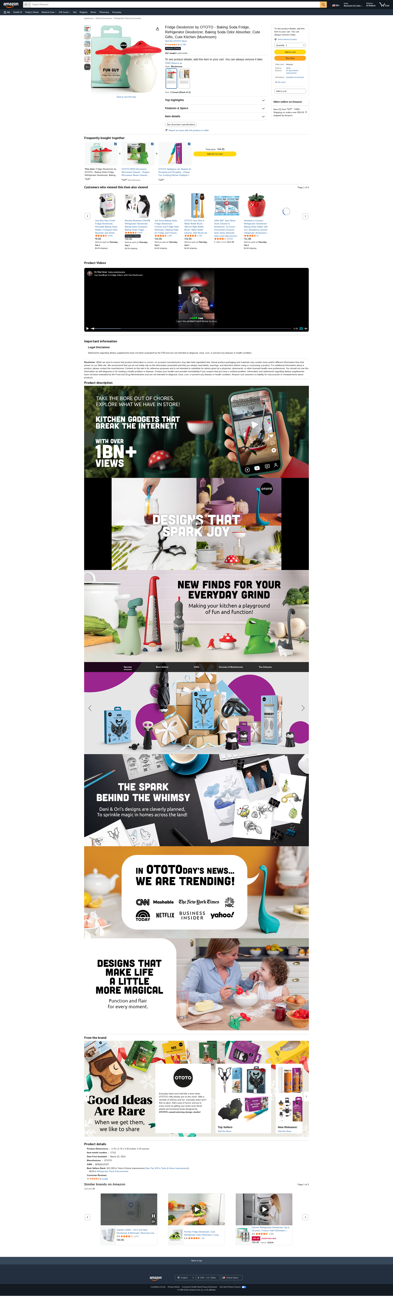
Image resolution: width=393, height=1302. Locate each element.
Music (93, 12)
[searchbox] (175, 5)
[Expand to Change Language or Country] (193, 1278)
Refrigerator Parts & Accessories (127, 18)
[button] (6, 12)
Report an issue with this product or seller (189, 130)
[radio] (87, 28)
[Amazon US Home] (155, 1279)
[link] (138, 153)
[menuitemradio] (301, 328)
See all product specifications (181, 124)
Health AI (17, 12)
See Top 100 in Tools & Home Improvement (167, 1168)
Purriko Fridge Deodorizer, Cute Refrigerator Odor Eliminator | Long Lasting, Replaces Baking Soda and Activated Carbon (201, 1233)
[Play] (86, 328)
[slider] (191, 328)
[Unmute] (305, 328)
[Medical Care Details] (55, 12)
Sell (74, 12)
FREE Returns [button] (172, 63)
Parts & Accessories (104, 18)
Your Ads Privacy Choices (230, 1287)
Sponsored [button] (88, 1189)
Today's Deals (32, 12)
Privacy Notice (174, 1287)
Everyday (116, 12)
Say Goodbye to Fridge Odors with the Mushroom (118, 275)
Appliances (88, 18)
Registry (84, 12)
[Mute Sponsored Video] (153, 1222)
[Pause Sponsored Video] (153, 1216)
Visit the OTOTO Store (176, 41)
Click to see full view (126, 97)
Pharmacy (104, 12)
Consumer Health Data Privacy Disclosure (199, 1287)
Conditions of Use (158, 1287)
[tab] (127, 667)
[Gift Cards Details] (70, 12)
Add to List (281, 91)
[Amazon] (11, 4)
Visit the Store (224, 1131)
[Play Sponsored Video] (196, 1209)
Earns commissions (116, 272)
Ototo (288, 68)
